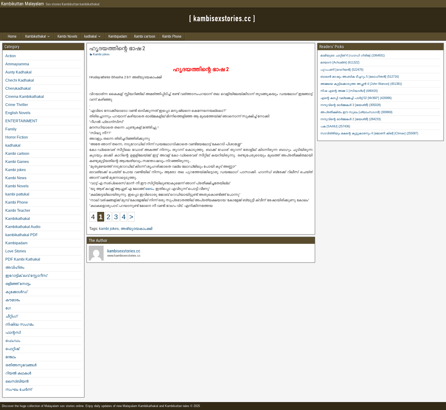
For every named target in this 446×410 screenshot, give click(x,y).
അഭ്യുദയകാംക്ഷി (136, 229)
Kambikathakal (35, 36)
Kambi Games (17, 162)
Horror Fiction (16, 137)
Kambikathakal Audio (22, 227)
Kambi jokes (101, 54)
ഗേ (8, 308)
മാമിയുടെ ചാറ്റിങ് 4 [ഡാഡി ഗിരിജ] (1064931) (352, 55)
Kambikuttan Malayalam (22, 4)
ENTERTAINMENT (21, 121)
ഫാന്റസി (13, 332)
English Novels (17, 113)
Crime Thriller (16, 105)
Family (10, 129)
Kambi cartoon (144, 36)
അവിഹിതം (14, 267)
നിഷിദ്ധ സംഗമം (19, 324)
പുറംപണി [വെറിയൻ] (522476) (341, 69)
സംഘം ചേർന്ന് (18, 389)
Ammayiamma (17, 64)
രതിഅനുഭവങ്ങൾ (20, 365)
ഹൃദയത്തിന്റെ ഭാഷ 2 (117, 48)
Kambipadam (117, 36)
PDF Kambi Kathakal (22, 259)
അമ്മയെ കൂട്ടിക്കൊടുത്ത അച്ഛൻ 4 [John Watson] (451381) (361, 84)
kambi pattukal (17, 194)
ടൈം (149, 189)
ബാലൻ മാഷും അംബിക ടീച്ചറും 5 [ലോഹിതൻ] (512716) (359, 76)
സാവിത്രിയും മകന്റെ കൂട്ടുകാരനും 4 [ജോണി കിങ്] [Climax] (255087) (369, 133)
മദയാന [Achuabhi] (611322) (339, 62)
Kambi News (15, 178)
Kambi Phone (171, 36)
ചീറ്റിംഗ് (11, 316)
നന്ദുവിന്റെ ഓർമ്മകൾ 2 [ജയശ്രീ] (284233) (350, 119)
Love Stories (15, 251)
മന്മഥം (10, 357)
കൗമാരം (12, 300)
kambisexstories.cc (123, 250)
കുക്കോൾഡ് (16, 292)
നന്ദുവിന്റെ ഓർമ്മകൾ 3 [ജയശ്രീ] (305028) (350, 105)
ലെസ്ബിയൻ (17, 381)
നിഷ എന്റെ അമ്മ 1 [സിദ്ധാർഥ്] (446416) (349, 91)
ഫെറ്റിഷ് (12, 349)
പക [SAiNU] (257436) (335, 126)
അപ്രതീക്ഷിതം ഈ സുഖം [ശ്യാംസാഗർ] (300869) (356, 112)
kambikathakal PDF (21, 235)
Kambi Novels (67, 36)
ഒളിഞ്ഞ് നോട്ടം (18, 284)
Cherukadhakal (18, 88)
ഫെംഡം (12, 341)
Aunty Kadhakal (18, 72)
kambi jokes (109, 229)
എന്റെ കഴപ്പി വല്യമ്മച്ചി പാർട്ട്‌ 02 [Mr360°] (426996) (356, 98)
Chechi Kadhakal (19, 80)
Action (10, 56)
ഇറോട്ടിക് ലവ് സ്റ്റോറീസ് (26, 276)
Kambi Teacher (17, 210)
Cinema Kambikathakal (24, 97)
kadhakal (90, 36)
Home (12, 36)
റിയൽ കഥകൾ (18, 373)
